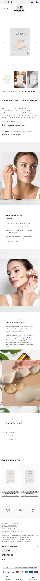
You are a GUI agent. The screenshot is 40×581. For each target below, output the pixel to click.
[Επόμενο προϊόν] (7, 96)
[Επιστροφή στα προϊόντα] (5, 96)
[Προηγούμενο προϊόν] (3, 96)
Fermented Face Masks (27, 91)
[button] (4, 43)
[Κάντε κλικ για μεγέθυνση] (5, 66)
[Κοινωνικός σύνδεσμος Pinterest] (14, 134)
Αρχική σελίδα (6, 91)
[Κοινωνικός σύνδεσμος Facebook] (3, 2)
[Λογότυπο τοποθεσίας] (20, 8)
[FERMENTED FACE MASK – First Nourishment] (10, 477)
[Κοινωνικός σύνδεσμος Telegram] (19, 134)
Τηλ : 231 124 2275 (10, 526)
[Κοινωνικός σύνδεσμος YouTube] (8, 2)
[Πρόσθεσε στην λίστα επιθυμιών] (16, 466)
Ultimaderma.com (8, 568)
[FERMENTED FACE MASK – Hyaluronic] (29, 477)
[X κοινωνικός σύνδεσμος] (11, 134)
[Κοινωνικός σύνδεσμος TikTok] (11, 2)
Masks (15, 91)
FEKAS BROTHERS (30, 568)
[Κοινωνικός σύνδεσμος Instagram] (5, 2)
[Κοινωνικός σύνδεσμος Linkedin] (16, 134)
